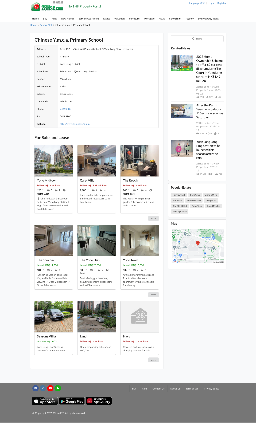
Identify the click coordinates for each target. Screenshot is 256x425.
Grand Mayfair (213, 206)
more (153, 218)
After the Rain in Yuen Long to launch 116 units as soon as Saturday (209, 111)
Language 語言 (197, 3)
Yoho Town (197, 206)
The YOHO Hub (180, 206)
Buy (45, 18)
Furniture (134, 18)
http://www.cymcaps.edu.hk (75, 123)
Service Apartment (89, 18)
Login (212, 3)
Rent (54, 18)
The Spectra (210, 200)
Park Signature (180, 211)
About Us (175, 388)
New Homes (67, 18)
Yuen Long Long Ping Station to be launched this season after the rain (208, 150)
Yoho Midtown (194, 200)
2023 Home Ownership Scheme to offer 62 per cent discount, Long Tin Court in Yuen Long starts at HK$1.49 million (209, 69)
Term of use (192, 388)
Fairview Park (179, 195)
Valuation (119, 18)
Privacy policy (211, 388)
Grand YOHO (210, 195)
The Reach (177, 200)
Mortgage (149, 18)
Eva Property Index (208, 18)
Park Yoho (195, 195)
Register (221, 3)
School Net (175, 18)
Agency (190, 18)
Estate (106, 18)
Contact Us (159, 388)
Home (35, 18)
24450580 (65, 108)
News (162, 18)
